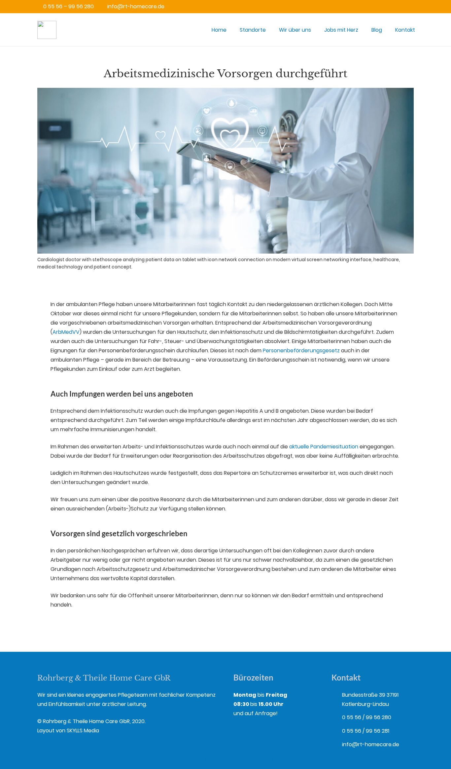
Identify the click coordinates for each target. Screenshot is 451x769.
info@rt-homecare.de (370, 744)
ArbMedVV (66, 332)
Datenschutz (257, 759)
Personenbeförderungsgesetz (301, 350)
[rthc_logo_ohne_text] (46, 30)
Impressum (219, 759)
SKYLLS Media (83, 730)
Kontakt (187, 759)
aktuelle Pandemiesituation (323, 446)
